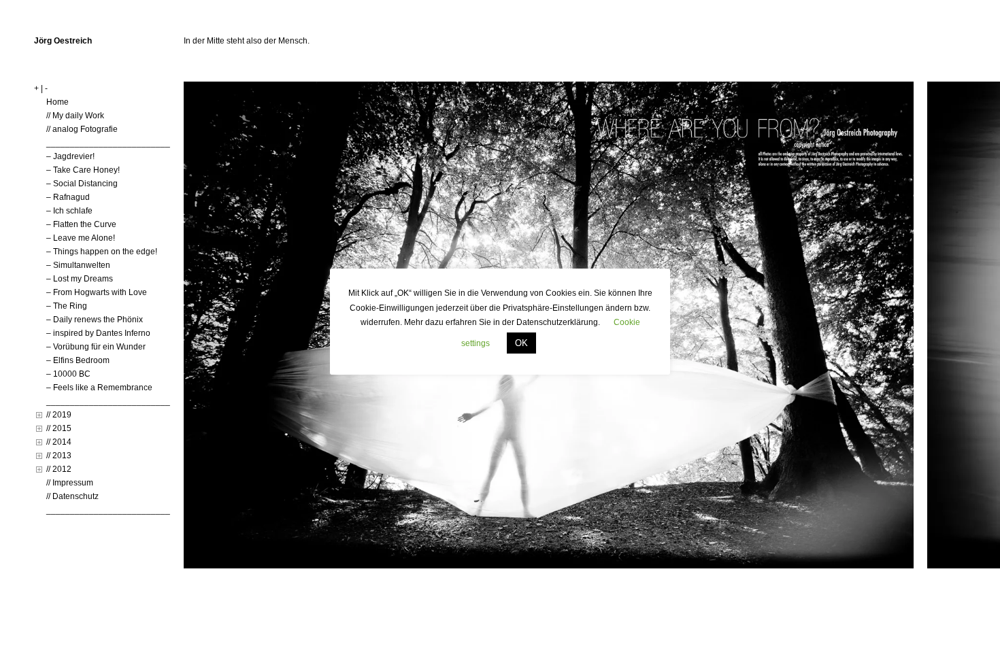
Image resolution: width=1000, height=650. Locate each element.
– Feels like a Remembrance (99, 387)
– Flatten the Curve (81, 224)
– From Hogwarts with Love (96, 292)
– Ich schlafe (69, 211)
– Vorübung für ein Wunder (96, 347)
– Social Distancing (82, 183)
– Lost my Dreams (79, 279)
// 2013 (58, 455)
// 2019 (58, 415)
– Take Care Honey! (83, 170)
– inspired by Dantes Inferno (98, 333)
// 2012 (58, 469)
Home (57, 102)
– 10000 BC (68, 374)
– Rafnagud (68, 197)
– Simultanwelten (78, 265)
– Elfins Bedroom (78, 360)
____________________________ (113, 143)
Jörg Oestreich (63, 41)
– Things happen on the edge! (101, 251)
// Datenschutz (72, 496)
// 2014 (58, 442)
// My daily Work (75, 115)
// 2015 (58, 428)
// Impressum (69, 483)
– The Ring (66, 306)
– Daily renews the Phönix (94, 319)
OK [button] (521, 343)
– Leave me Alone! (80, 238)
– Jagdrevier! (70, 156)
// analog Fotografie (82, 129)
